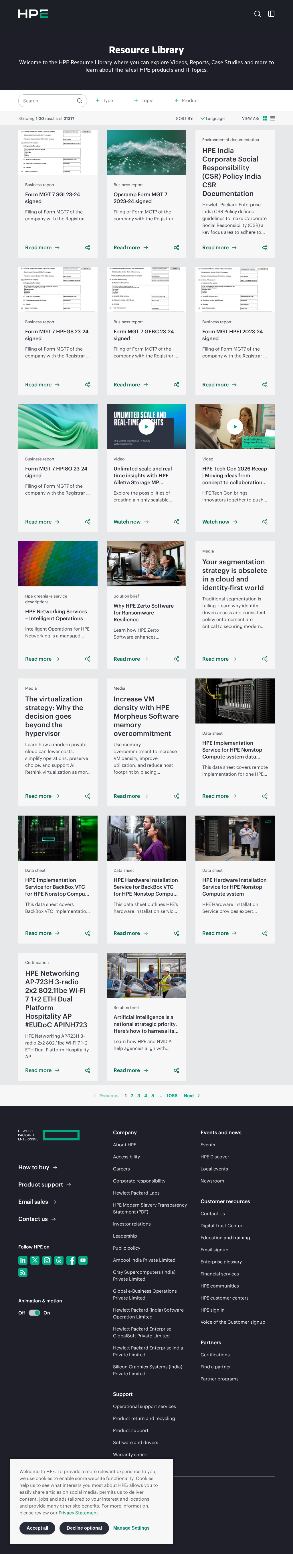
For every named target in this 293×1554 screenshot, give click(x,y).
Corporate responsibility (139, 1181)
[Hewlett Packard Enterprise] (33, 13)
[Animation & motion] (34, 1313)
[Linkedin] (22, 1260)
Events (208, 1144)
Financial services (220, 1274)
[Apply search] (79, 100)
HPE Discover (215, 1157)
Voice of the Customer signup (233, 1322)
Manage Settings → (134, 1528)
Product (40, 1184)
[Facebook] (71, 1260)
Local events (214, 1169)
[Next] (198, 1095)
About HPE (124, 1144)
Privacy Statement (78, 1513)
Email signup (214, 1249)
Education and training (225, 1237)
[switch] (31, 1313)
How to (33, 1167)
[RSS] (22, 1272)
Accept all (37, 1528)
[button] (257, 13)
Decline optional (84, 1528)
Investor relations (132, 1224)
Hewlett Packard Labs (136, 1193)
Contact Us (213, 1213)
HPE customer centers (225, 1298)
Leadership (125, 1236)
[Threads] (59, 1260)
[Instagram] (47, 1260)
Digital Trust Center (221, 1225)
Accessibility (126, 1157)
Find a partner (216, 1367)
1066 (172, 1095)
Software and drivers (135, 1442)
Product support (131, 1430)
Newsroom (212, 1181)
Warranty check (130, 1454)
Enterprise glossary (221, 1262)
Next (189, 1095)
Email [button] (33, 1201)
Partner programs (220, 1379)
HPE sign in (213, 1310)
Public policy (126, 1248)
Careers (121, 1169)
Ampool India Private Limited (144, 1260)
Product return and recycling (144, 1418)
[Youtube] (83, 1260)
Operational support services (144, 1406)
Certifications (215, 1354)
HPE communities (220, 1286)
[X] (34, 1260)
